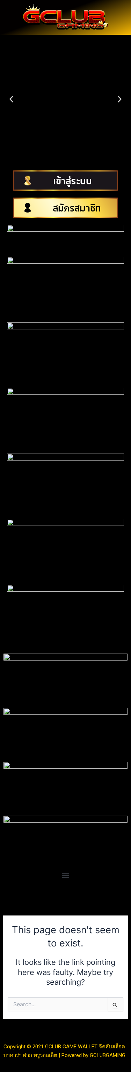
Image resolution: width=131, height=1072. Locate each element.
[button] (11, 99)
